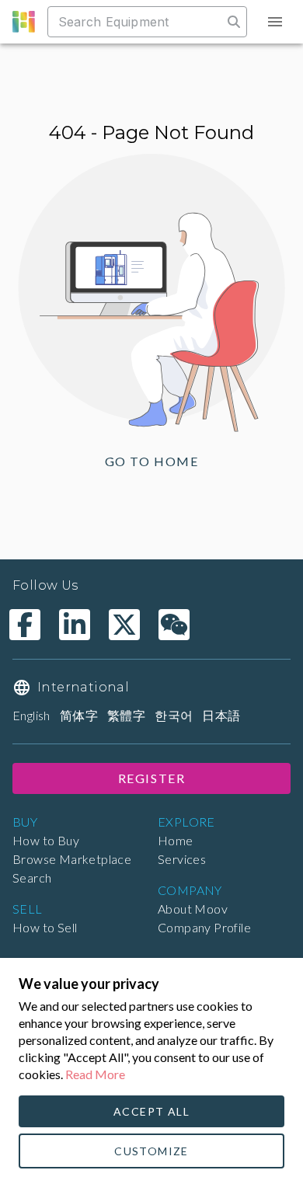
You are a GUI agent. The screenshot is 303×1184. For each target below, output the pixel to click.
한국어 (174, 715)
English (31, 715)
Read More (95, 1074)
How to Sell (44, 927)
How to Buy (45, 840)
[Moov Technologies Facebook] (24, 624)
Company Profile (204, 927)
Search (31, 877)
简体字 (79, 715)
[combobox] (136, 22)
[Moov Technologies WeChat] (174, 624)
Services (182, 858)
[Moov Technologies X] (124, 624)
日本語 (221, 715)
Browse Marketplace (71, 858)
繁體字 (126, 715)
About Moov (193, 908)
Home (175, 840)
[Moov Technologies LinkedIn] (74, 624)
